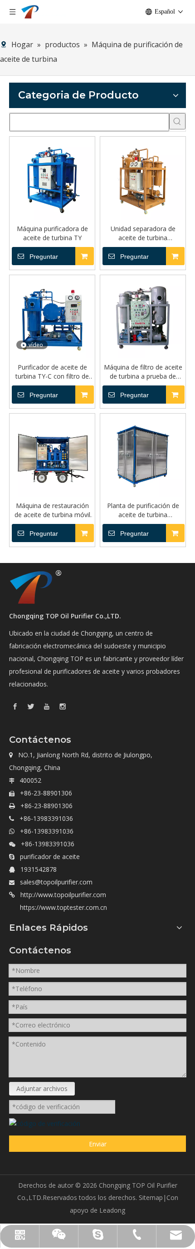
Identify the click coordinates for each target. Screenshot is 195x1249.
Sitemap (151, 1197)
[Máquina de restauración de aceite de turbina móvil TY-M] (52, 455)
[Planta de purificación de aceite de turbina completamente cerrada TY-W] (142, 455)
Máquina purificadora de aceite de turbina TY (52, 233)
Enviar (98, 1144)
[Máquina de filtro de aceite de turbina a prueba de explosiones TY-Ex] (142, 317)
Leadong (112, 1210)
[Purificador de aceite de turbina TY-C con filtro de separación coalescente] (52, 317)
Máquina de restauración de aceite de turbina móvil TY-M (52, 510)
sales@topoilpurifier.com (56, 882)
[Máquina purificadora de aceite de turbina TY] (52, 178)
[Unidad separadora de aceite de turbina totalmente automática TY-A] (142, 178)
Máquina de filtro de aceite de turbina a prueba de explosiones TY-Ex (143, 372)
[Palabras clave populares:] (177, 121)
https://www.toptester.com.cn (63, 907)
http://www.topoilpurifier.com (63, 894)
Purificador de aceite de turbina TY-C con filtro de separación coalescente (52, 372)
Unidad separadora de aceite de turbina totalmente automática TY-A (143, 233)
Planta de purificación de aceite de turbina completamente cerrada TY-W (143, 510)
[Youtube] (47, 706)
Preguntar (43, 256)
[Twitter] (31, 706)
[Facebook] (15, 706)
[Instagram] (62, 706)
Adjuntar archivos (42, 1088)
